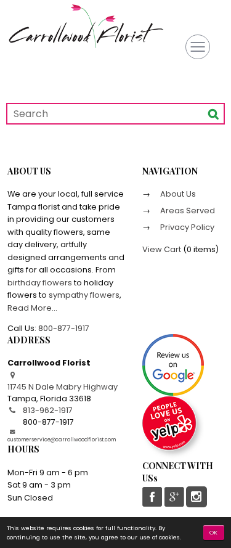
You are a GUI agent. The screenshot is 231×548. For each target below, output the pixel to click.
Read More (29, 308)
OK (214, 532)
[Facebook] (152, 496)
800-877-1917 (63, 328)
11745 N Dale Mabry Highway (62, 387)
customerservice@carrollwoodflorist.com (61, 439)
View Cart (161, 249)
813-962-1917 (48, 410)
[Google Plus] (173, 496)
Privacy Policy (186, 227)
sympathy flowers (84, 295)
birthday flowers (39, 282)
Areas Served (186, 210)
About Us (177, 194)
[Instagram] (196, 496)
